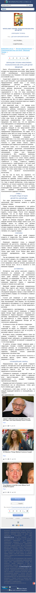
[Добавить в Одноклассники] (18, 525)
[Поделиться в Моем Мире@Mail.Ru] (16, 525)
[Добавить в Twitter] (20, 525)
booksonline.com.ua (9, 537)
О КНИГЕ (17, 518)
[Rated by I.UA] (13, 588)
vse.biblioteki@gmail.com (25, 566)
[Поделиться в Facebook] (13, 525)
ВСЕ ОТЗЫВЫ (9, 518)
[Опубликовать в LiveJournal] (15, 525)
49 (27, 58)
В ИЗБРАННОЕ (26, 518)
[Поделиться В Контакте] (22, 525)
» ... (24, 58)
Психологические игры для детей (21, 507)
